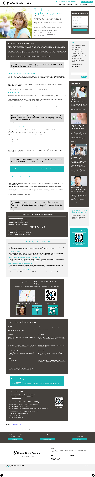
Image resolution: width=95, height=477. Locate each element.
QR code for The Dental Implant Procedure (13, 426)
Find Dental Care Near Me (76, 223)
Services (77, 4)
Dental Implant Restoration (77, 47)
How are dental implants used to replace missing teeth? (19, 234)
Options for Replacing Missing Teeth (78, 51)
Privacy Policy (8, 466)
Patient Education (83, 4)
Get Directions (15, 439)
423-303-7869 (18, 382)
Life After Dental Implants (76, 98)
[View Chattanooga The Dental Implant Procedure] (16, 37)
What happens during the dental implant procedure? (19, 222)
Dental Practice (74, 221)
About (64, 4)
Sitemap (12, 466)
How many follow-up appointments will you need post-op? (20, 232)
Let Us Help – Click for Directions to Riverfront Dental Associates (27, 303)
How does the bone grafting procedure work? (17, 230)
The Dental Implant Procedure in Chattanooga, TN (50, 168)
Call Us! (87, 1)
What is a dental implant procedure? (16, 218)
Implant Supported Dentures (77, 49)
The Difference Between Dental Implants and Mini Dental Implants (79, 218)
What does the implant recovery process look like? (18, 224)
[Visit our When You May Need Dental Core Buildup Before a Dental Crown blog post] (79, 154)
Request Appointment (47, 439)
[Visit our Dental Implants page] (37, 314)
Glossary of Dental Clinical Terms (27, 394)
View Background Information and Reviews (21, 413)
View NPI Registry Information (33, 411)
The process (49, 134)
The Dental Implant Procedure (16, 424)
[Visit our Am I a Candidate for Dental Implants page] (21, 314)
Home (60, 4)
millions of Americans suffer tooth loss (22, 265)
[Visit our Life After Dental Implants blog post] (79, 96)
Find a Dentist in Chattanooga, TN (78, 68)
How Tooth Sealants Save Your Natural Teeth (78, 188)
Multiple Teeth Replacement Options (78, 215)
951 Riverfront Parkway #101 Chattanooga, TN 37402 (68, 1)
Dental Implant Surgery (76, 66)
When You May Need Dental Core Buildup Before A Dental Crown (78, 157)
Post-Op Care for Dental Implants (78, 53)
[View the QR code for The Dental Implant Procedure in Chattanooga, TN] (51, 300)
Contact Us (90, 4)
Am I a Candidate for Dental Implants (78, 45)
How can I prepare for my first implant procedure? (18, 220)
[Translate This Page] (93, 475)
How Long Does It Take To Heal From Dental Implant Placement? (78, 126)
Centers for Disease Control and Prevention (21, 46)
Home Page (29, 396)
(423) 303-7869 (50, 34)
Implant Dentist (74, 70)
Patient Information (70, 4)
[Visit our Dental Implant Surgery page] (53, 314)
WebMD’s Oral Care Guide (16, 398)
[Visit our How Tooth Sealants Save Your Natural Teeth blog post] (79, 186)
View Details (17, 415)
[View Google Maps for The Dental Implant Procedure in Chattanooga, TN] (27, 301)
